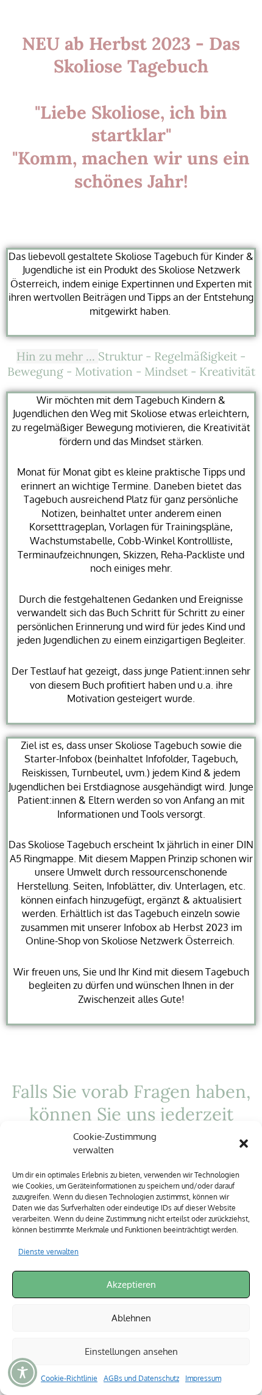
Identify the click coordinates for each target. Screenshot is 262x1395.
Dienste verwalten (48, 1251)
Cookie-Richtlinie (69, 1378)
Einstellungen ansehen (131, 1351)
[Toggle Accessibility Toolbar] (22, 1372)
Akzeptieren (131, 1284)
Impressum (203, 1378)
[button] (244, 1143)
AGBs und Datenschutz (141, 1378)
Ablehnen (131, 1318)
